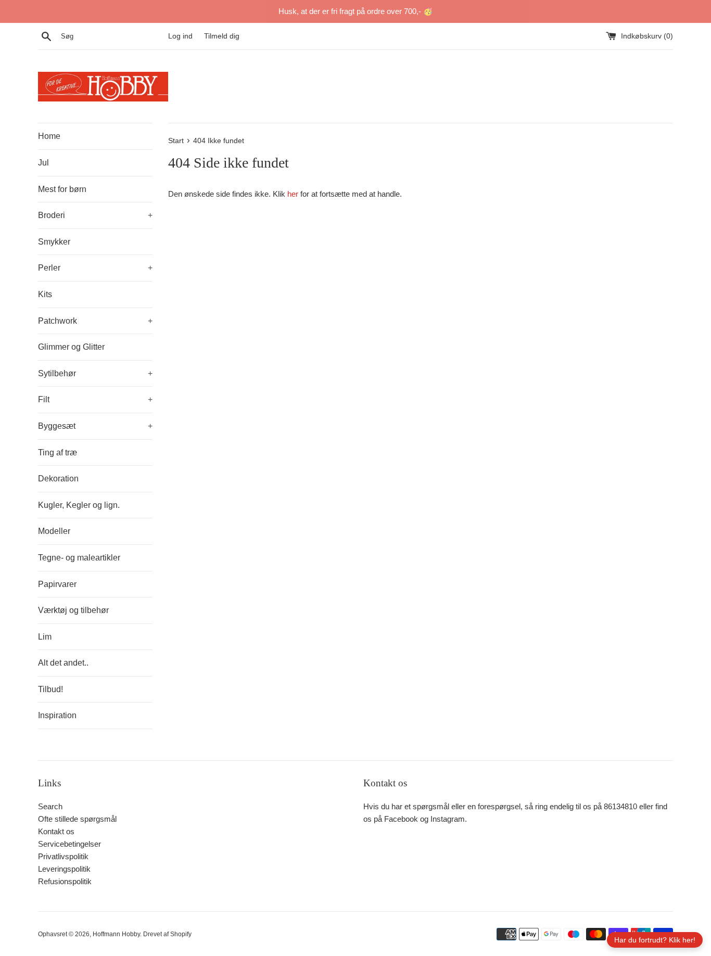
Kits (45, 294)
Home (49, 136)
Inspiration (57, 715)
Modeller (54, 531)
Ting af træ (57, 452)
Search (50, 806)
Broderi (95, 215)
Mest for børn (62, 189)
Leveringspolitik (64, 868)
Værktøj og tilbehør (73, 610)
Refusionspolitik (65, 881)
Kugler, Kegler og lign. (79, 505)
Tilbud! (50, 689)
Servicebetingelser (69, 843)
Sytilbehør (95, 373)
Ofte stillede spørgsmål (77, 818)
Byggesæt (95, 426)
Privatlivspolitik (63, 856)
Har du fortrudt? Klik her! (654, 940)
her (292, 193)
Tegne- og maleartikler (79, 557)
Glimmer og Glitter (71, 346)
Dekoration (58, 478)
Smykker (54, 241)
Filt (95, 399)
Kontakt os (56, 831)
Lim (45, 636)
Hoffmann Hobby (116, 934)
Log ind (180, 36)
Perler (95, 267)
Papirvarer (57, 584)
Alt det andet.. (63, 662)
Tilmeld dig (221, 36)
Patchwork (95, 320)
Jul (43, 162)
